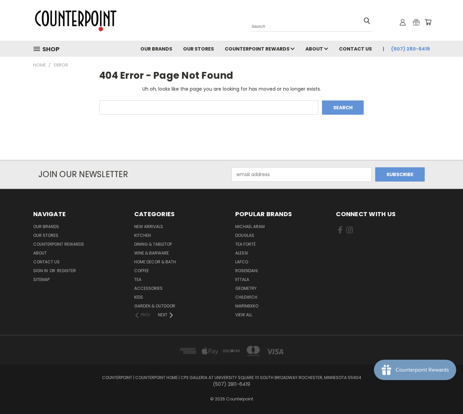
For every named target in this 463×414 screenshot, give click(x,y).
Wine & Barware (151, 253)
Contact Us (355, 48)
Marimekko (246, 306)
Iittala (242, 279)
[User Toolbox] (402, 22)
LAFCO (241, 262)
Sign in (41, 271)
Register (66, 271)
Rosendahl (246, 271)
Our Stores (198, 48)
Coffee (141, 271)
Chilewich (246, 297)
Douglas (244, 235)
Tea (137, 279)
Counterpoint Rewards (257, 48)
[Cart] (428, 22)
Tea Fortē (245, 244)
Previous (445, 392)
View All (243, 315)
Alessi (241, 253)
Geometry (246, 288)
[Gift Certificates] (416, 22)
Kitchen (142, 235)
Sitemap (41, 279)
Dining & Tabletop (153, 244)
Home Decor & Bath (155, 262)
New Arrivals (148, 226)
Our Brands (156, 48)
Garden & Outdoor (154, 306)
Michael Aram (250, 226)
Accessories (148, 288)
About (314, 48)
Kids (138, 297)
